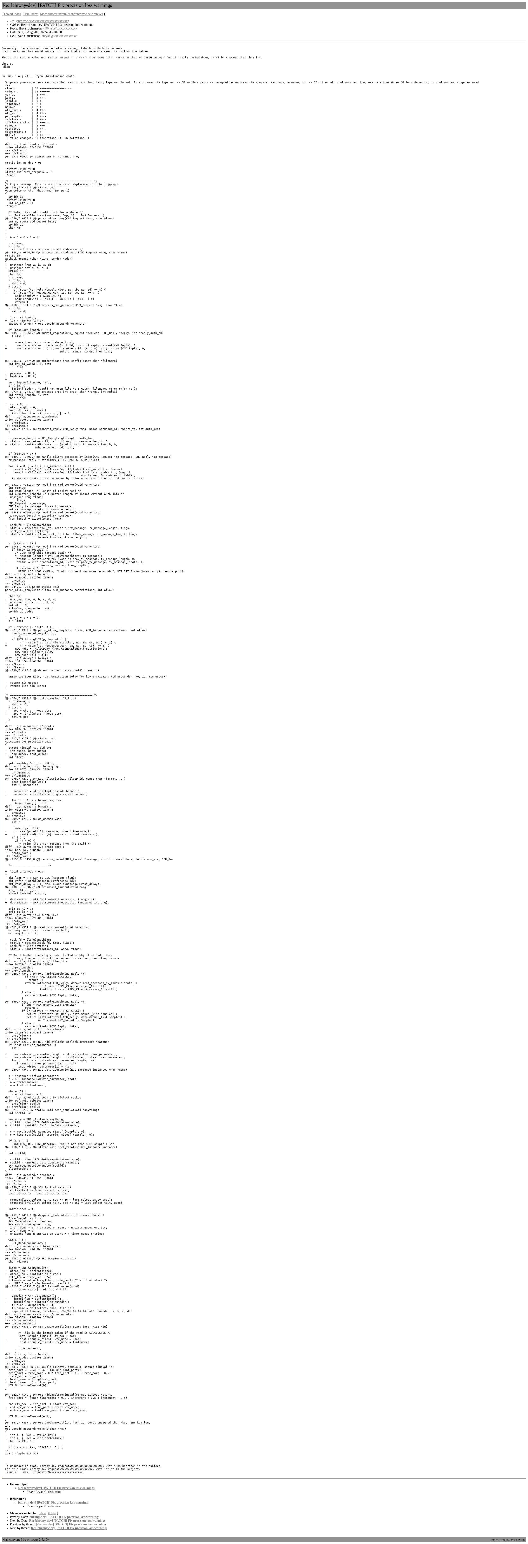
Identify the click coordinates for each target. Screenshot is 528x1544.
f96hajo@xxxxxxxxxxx (59, 28)
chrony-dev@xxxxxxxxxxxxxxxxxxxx (42, 21)
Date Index (30, 14)
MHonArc (32, 1539)
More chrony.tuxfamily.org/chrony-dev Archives (71, 14)
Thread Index (12, 14)
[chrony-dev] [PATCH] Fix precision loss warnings (53, 1502)
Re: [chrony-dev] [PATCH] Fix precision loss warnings (56, 1488)
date (43, 1513)
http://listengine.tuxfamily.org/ (508, 1539)
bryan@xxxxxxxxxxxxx (59, 36)
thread (52, 1513)
